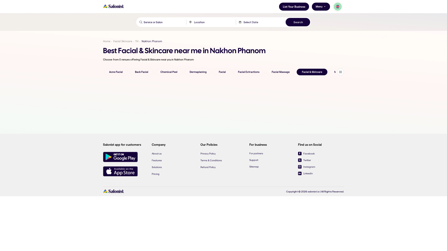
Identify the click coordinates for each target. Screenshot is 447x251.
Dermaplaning (198, 72)
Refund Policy (208, 167)
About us (157, 153)
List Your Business (294, 6)
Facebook (309, 153)
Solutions (157, 167)
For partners (256, 153)
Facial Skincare (122, 41)
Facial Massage (281, 72)
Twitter (307, 160)
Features (157, 160)
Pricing (155, 174)
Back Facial (141, 72)
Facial (222, 72)
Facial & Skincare (312, 72)
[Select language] (338, 7)
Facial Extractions (248, 72)
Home (106, 41)
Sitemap (254, 166)
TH (136, 41)
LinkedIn (308, 173)
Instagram (309, 166)
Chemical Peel (168, 72)
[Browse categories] (340, 72)
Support (253, 160)
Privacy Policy (208, 153)
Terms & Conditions (211, 160)
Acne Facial (116, 72)
